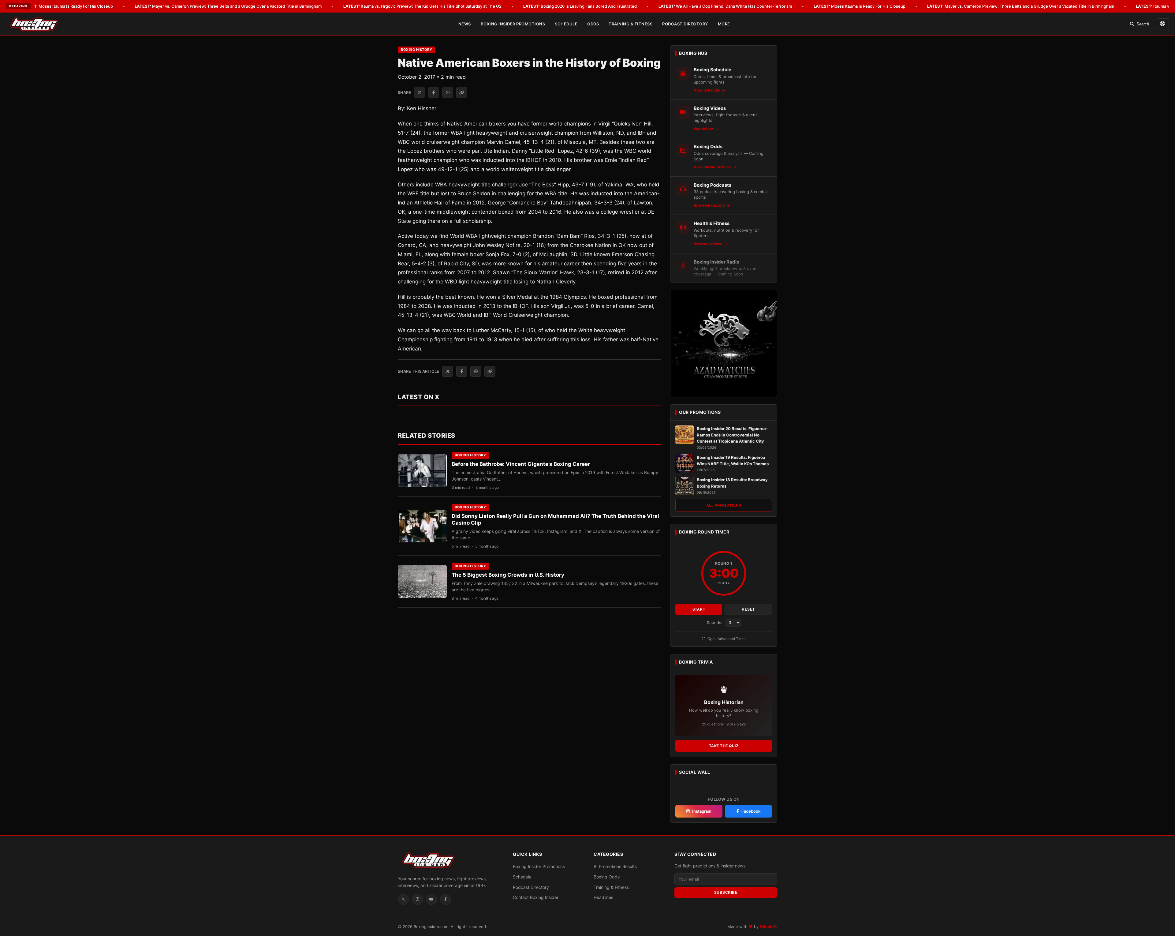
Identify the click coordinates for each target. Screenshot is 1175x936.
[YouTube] (431, 899)
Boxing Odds (607, 876)
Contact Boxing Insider (535, 897)
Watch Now (704, 128)
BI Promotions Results (615, 866)
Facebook (750, 811)
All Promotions (723, 505)
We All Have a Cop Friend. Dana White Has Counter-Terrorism (725, 6)
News (464, 23)
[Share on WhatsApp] (447, 92)
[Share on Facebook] (433, 92)
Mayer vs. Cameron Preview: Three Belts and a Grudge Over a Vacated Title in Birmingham (228, 6)
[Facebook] (445, 899)
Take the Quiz (724, 745)
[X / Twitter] (403, 899)
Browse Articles (708, 243)
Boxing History (416, 49)
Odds (593, 23)
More (724, 23)
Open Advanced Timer (726, 638)
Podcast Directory (685, 23)
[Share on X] (419, 92)
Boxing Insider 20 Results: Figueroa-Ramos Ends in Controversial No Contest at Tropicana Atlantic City (732, 435)
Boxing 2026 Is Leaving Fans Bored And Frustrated (580, 6)
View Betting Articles (713, 167)
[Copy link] (461, 92)
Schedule (566, 23)
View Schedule (707, 90)
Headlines (603, 897)
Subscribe (726, 892)
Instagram (701, 811)
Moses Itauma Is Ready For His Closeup (67, 6)
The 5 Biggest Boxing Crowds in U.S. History (508, 575)
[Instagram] (417, 899)
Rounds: (715, 622)
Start (698, 609)
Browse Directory (710, 205)
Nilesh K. (768, 926)
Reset (748, 609)
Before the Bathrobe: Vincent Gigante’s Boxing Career (521, 464)
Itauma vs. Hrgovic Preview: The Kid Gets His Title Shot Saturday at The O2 (422, 6)
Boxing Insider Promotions (513, 23)
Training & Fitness (630, 23)
